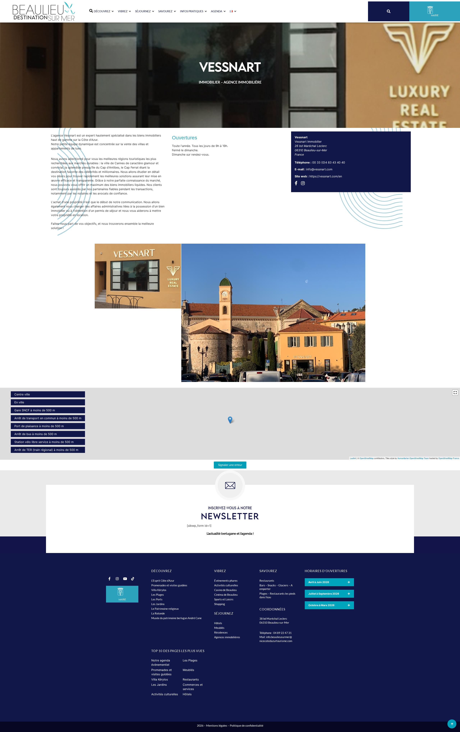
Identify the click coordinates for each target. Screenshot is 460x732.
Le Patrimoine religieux (165, 608)
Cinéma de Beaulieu (226, 594)
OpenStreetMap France (448, 458)
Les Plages (157, 594)
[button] (104, 11)
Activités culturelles (226, 585)
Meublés (219, 627)
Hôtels (218, 623)
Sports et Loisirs (223, 599)
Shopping (219, 604)
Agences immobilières (227, 637)
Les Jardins (158, 604)
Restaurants (266, 580)
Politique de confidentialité (246, 725)
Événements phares (226, 580)
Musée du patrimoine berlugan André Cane (176, 618)
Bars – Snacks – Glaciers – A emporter (276, 587)
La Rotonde (158, 613)
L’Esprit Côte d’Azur (162, 580)
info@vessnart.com (319, 169)
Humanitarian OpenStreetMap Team (413, 458)
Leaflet (353, 458)
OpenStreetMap (366, 458)
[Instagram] (117, 578)
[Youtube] (124, 578)
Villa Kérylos (158, 590)
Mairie (122, 599)
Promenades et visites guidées (169, 585)
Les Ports (156, 599)
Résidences (221, 632)
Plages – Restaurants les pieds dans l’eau (277, 595)
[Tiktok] (132, 578)
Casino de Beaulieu (225, 590)
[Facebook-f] (109, 578)
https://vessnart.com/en (325, 176)
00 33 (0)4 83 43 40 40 (328, 162)
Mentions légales (216, 725)
